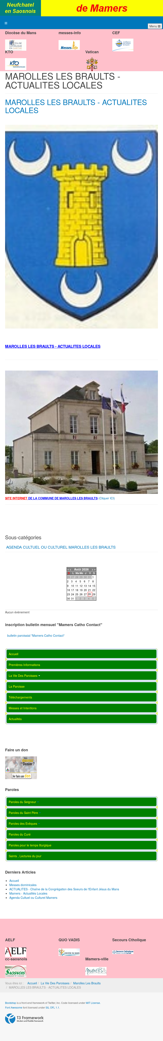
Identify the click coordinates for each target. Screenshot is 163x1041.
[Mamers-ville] (96, 967)
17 (72, 590)
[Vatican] (92, 60)
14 (89, 585)
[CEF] (122, 41)
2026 (85, 569)
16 (68, 590)
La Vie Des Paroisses (23, 675)
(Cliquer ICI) (107, 498)
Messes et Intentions (23, 708)
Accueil (13, 654)
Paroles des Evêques (23, 823)
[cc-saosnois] (15, 967)
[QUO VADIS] (69, 948)
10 (72, 585)
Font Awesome (13, 1007)
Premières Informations (24, 665)
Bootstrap (10, 1002)
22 (93, 590)
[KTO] (15, 60)
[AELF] (15, 948)
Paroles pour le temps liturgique (30, 845)
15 (93, 585)
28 (89, 594)
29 (93, 594)
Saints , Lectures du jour (25, 856)
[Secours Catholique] (122, 948)
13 (85, 585)
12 (81, 585)
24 (72, 594)
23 (68, 594)
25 (76, 594)
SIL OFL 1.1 (52, 1007)
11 (76, 585)
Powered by (24, 1018)
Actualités (15, 719)
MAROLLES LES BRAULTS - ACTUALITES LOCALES (76, 106)
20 (85, 590)
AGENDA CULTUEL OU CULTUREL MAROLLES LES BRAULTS (61, 547)
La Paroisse (17, 686)
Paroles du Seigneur (22, 802)
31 (72, 598)
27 (85, 594)
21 (89, 590)
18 (76, 590)
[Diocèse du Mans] (15, 41)
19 (81, 590)
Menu (153, 26)
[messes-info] (69, 41)
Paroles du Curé (20, 834)
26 (81, 594)
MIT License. (93, 1002)
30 (68, 598)
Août (77, 569)
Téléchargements (20, 697)
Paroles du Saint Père (23, 813)
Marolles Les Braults (87, 983)
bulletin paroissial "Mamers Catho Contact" (36, 635)
